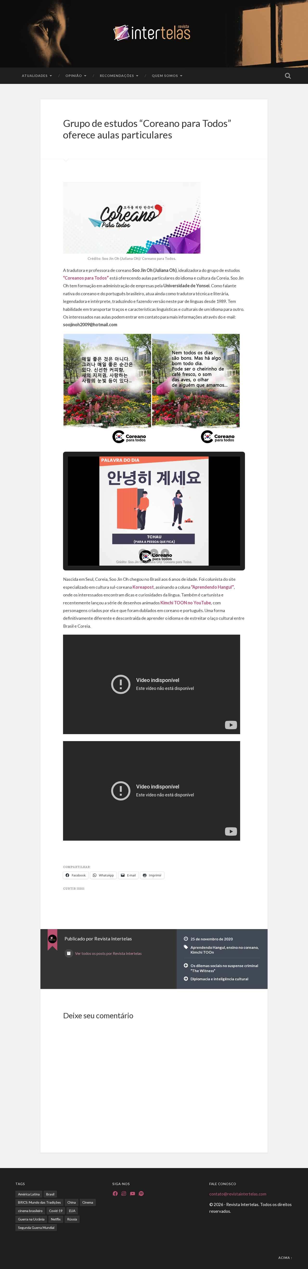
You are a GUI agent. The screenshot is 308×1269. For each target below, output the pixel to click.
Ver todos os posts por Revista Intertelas (108, 953)
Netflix (56, 1219)
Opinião (73, 76)
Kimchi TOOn (202, 952)
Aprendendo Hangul (208, 947)
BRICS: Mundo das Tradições (39, 1202)
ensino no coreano (242, 947)
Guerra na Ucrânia (31, 1219)
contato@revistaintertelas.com (237, 1193)
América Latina (29, 1194)
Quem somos (165, 76)
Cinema (87, 1202)
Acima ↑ (285, 1258)
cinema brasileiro (30, 1211)
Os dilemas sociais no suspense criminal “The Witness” (224, 968)
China (71, 1202)
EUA (72, 1211)
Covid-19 (56, 1211)
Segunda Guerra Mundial (36, 1227)
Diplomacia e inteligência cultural (219, 979)
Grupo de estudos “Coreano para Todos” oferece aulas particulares (147, 129)
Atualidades (35, 76)
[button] (107, 390)
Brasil (50, 1194)
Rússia (72, 1219)
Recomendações (117, 76)
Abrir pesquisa (288, 76)
